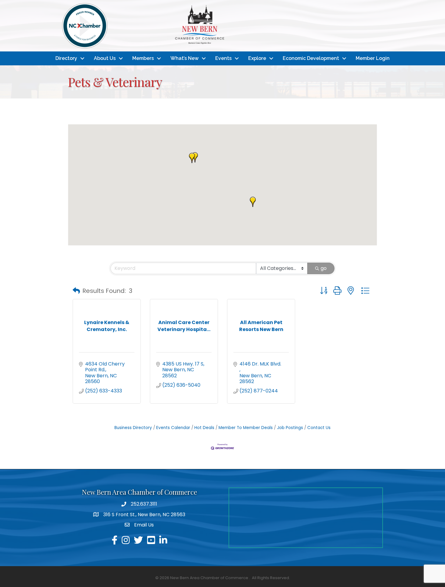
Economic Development (311, 58)
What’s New (184, 58)
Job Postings (290, 428)
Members (143, 58)
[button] (253, 202)
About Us (105, 58)
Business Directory (133, 428)
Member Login (373, 58)
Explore (257, 58)
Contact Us (319, 428)
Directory (66, 58)
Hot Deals (204, 428)
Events (223, 58)
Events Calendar (173, 428)
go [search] (324, 268)
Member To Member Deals (246, 428)
